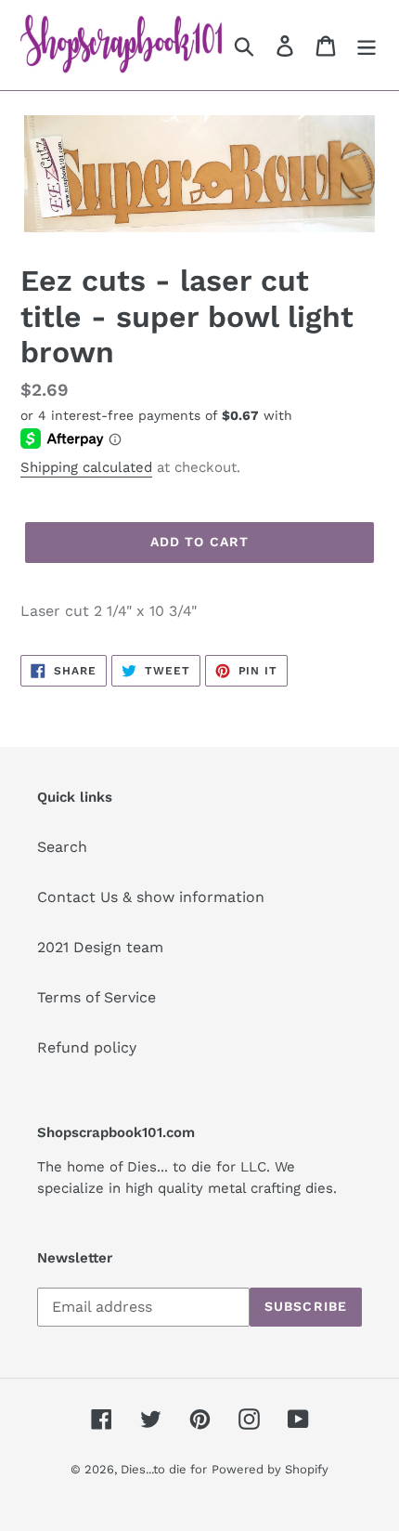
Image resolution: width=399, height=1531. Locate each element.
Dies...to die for (164, 1469)
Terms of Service (96, 997)
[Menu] (366, 45)
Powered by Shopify (270, 1469)
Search (62, 847)
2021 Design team (100, 947)
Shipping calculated (86, 467)
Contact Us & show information (150, 897)
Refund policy (86, 1047)
